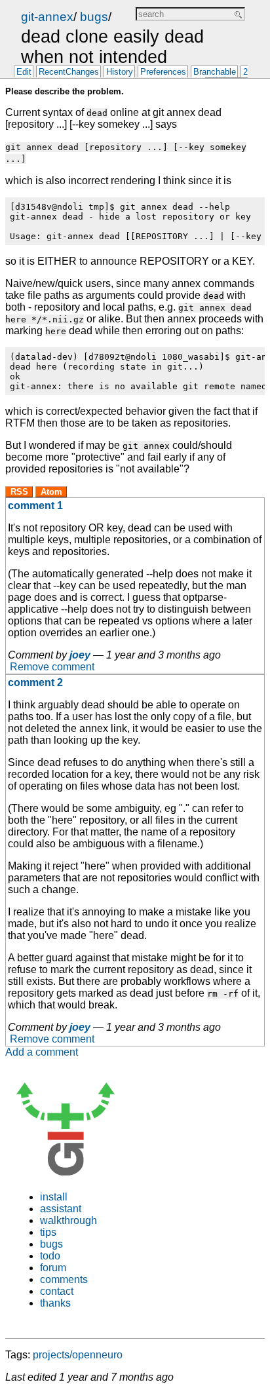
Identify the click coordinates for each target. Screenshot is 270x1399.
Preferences (163, 72)
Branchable (214, 72)
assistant (60, 1208)
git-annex (47, 17)
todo (50, 1255)
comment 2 (35, 682)
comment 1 (35, 505)
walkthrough (68, 1220)
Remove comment (52, 666)
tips (48, 1232)
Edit (23, 72)
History (119, 72)
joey (79, 655)
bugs (94, 17)
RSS (19, 492)
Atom (51, 492)
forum (53, 1267)
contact (56, 1291)
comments (64, 1279)
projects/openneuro (78, 1354)
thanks (55, 1303)
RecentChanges (69, 72)
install (54, 1196)
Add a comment (41, 1052)
